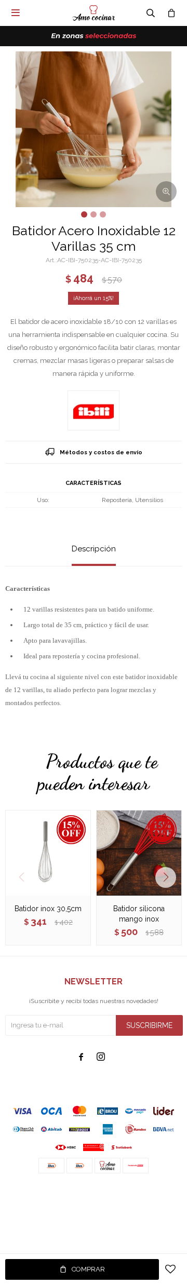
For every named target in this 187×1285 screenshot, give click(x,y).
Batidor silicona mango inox (139, 913)
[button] (170, 877)
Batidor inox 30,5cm (48, 908)
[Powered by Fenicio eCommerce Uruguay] (166, 1194)
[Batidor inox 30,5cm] (48, 853)
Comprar (88, 1269)
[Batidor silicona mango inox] (139, 853)
